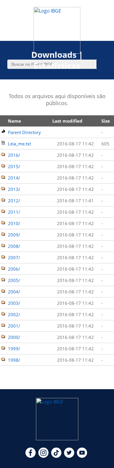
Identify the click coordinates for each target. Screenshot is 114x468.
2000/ (14, 337)
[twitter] (69, 456)
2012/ (14, 200)
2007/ (14, 257)
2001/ (14, 326)
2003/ (14, 303)
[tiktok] (56, 456)
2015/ (14, 166)
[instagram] (43, 456)
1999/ (14, 349)
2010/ (14, 223)
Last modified (67, 121)
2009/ (14, 235)
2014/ (14, 178)
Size (105, 121)
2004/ (14, 292)
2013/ (14, 189)
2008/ (14, 246)
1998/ (14, 360)
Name (14, 121)
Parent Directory (24, 132)
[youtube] (82, 456)
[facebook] (30, 456)
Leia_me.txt (19, 144)
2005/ (14, 280)
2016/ (14, 155)
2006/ (14, 269)
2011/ (14, 212)
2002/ (14, 314)
